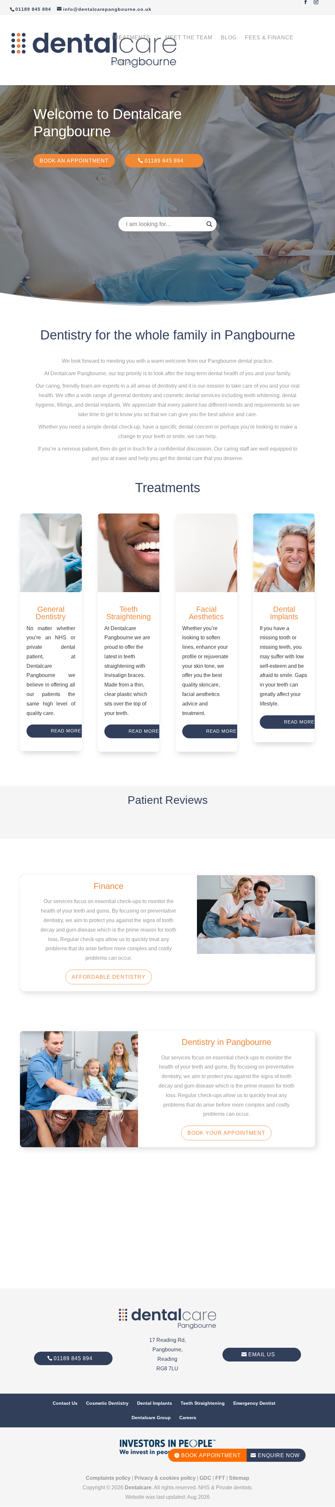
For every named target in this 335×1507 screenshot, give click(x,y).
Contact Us (130, 62)
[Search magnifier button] (209, 224)
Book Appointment (207, 1455)
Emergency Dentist (254, 1403)
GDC (205, 1478)
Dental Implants (154, 1403)
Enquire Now (275, 1455)
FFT (220, 1478)
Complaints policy (108, 1478)
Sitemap (239, 1478)
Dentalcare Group (151, 1417)
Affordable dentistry (109, 977)
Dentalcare (138, 1487)
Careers (187, 1417)
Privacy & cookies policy (165, 1478)
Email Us (261, 1354)
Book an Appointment (74, 161)
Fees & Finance (269, 37)
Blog (229, 37)
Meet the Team (188, 37)
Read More (66, 730)
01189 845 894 (164, 161)
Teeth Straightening (203, 1403)
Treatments (130, 37)
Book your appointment (226, 1133)
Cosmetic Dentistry (107, 1403)
